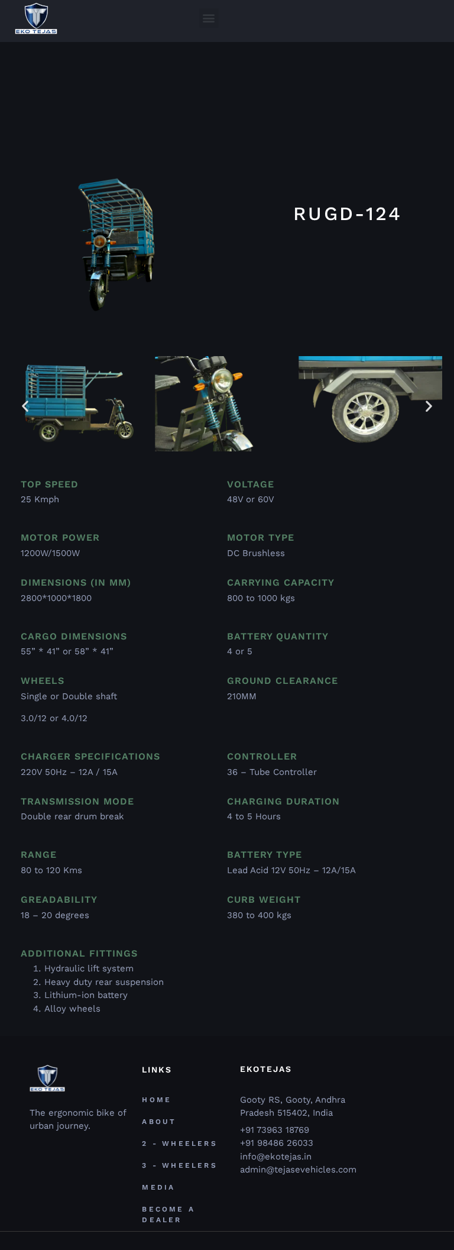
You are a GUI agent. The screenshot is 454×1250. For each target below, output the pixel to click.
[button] (209, 18)
